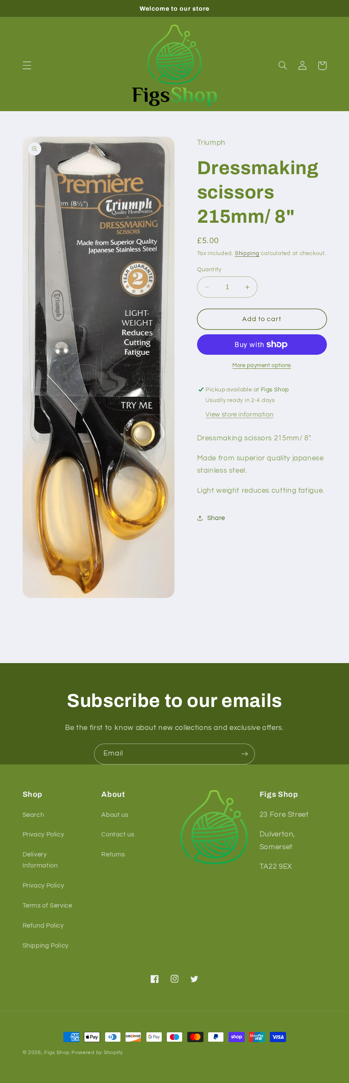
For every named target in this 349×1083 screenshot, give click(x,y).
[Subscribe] (245, 754)
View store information (239, 414)
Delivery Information (40, 860)
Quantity (209, 270)
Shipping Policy (46, 945)
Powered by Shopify (97, 1052)
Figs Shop (57, 1052)
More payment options (261, 365)
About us (114, 815)
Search (33, 815)
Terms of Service (47, 905)
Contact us (117, 834)
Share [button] (216, 518)
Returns (113, 854)
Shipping (247, 253)
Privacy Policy (43, 834)
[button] (27, 65)
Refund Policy (43, 925)
